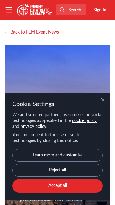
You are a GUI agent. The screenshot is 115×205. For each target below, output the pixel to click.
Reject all (57, 170)
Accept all (57, 185)
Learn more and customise (57, 155)
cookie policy (84, 121)
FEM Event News (32, 32)
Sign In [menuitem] (100, 10)
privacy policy (33, 126)
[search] (71, 9)
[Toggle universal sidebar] (8, 9)
